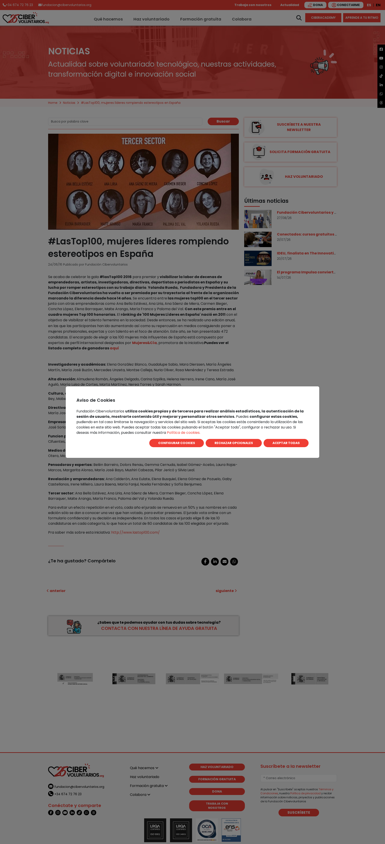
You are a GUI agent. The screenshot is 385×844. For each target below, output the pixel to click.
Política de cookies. (183, 432)
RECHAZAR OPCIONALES (234, 443)
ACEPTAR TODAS (286, 443)
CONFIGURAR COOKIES (176, 443)
